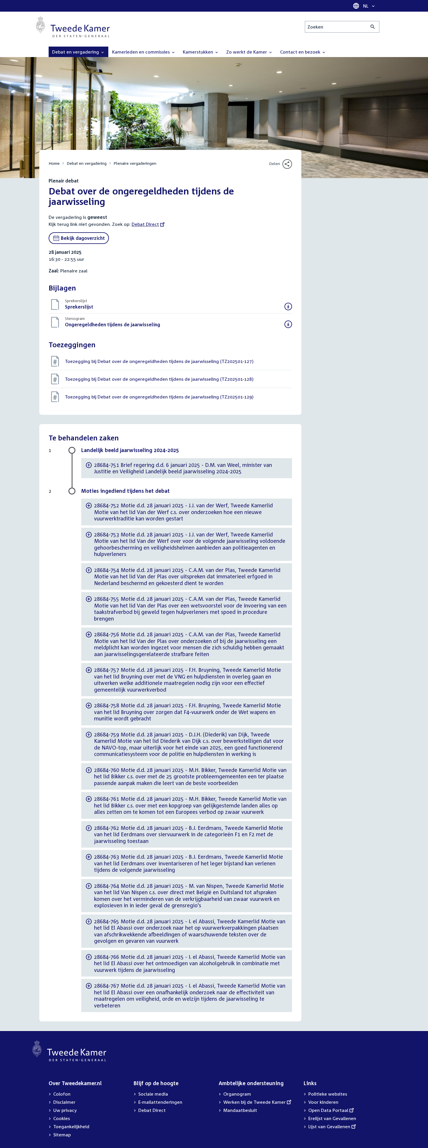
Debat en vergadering (87, 163)
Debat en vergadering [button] (76, 52)
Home (54, 163)
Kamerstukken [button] (198, 52)
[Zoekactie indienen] (372, 27)
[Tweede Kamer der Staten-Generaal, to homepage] (73, 26)
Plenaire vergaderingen (135, 163)
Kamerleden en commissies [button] (141, 52)
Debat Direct (145, 224)
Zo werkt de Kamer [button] (247, 52)
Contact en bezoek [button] (300, 52)
